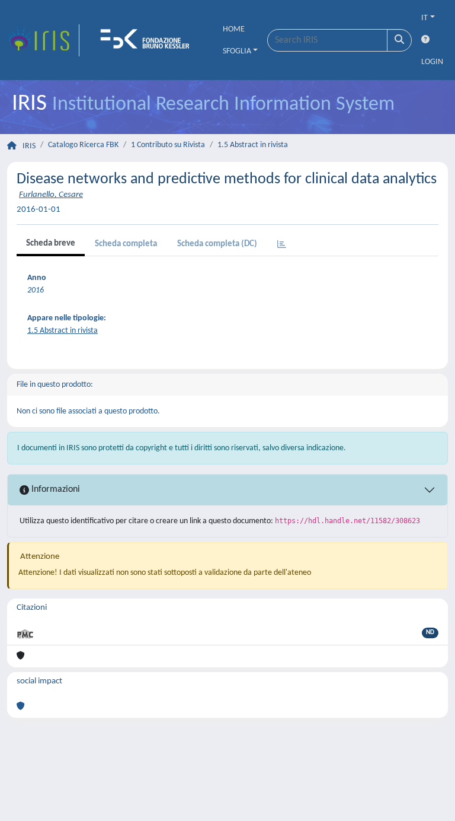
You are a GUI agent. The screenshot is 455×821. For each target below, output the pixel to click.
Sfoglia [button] (237, 51)
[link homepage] (43, 40)
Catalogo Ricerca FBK (83, 145)
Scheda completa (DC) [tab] (217, 244)
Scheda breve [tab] (50, 243)
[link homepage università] (149, 40)
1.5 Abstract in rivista (252, 145)
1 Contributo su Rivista (168, 145)
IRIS (29, 146)
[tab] (281, 245)
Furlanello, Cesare (51, 194)
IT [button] (424, 18)
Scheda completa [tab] (126, 244)
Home (234, 29)
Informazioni (54, 489)
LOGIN (432, 62)
